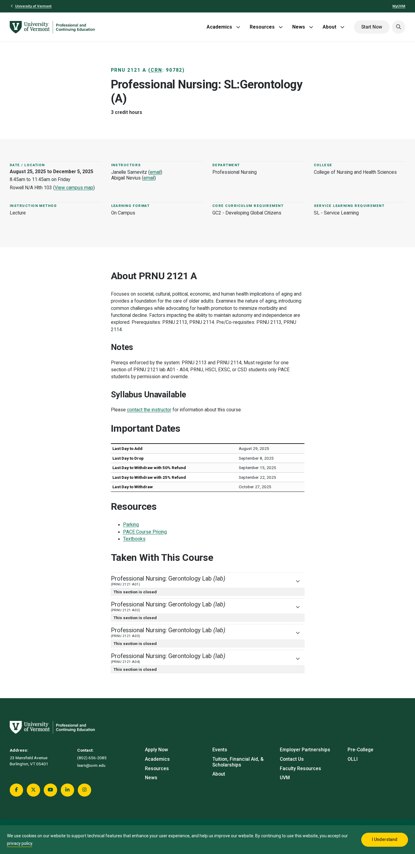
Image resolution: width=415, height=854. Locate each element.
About (329, 27)
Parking (131, 524)
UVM (285, 777)
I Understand (384, 839)
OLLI (353, 759)
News (298, 27)
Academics (219, 27)
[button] (398, 27)
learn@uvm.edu (91, 765)
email (155, 172)
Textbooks (134, 539)
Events (219, 750)
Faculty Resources (300, 768)
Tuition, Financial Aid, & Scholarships (238, 762)
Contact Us (292, 759)
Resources (262, 27)
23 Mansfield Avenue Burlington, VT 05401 (29, 760)
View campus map (74, 187)
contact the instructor (149, 410)
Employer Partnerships (305, 750)
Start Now (371, 27)
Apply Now (156, 750)
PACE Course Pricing (145, 532)
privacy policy (19, 843)
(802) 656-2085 (92, 757)
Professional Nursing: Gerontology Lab (168, 580)
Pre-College (360, 750)
